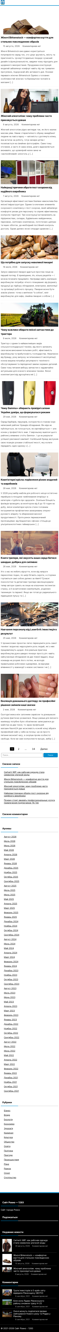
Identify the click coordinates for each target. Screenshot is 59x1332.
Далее (44, 748)
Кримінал (8, 1133)
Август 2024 (10, 939)
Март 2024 (9, 957)
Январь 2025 (10, 917)
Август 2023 (10, 988)
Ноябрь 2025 (10, 872)
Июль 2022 (9, 1046)
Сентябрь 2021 (11, 1091)
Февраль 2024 (11, 961)
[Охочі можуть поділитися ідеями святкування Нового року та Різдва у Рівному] (7, 1313)
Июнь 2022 (9, 1051)
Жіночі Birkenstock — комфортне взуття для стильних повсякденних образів (26, 780)
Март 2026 (9, 859)
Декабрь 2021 (11, 1077)
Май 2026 (9, 850)
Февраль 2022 (11, 1068)
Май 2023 (9, 1001)
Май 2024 (9, 948)
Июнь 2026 (9, 845)
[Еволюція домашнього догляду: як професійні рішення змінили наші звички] (29, 696)
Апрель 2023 (10, 1006)
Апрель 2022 (10, 1059)
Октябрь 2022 (11, 1033)
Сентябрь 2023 (11, 984)
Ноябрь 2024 (10, 926)
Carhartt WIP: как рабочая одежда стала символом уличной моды (24, 773)
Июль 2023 (9, 993)
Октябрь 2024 (11, 930)
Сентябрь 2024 (11, 935)
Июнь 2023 (9, 997)
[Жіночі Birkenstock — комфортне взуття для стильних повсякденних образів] (29, 33)
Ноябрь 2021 (10, 1082)
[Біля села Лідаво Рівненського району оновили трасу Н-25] (7, 1302)
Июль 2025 (9, 890)
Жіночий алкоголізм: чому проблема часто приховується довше (32, 1269)
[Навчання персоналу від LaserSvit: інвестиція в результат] (29, 625)
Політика (8, 1150)
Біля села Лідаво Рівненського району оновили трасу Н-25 (28, 1302)
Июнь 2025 (9, 894)
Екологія (8, 1119)
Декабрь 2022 (11, 1024)
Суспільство (10, 1177)
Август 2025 (10, 885)
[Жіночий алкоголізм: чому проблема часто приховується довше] (29, 111)
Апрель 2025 (10, 903)
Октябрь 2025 (11, 877)
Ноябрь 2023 (10, 975)
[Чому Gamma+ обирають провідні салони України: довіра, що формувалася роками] (29, 404)
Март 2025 (9, 908)
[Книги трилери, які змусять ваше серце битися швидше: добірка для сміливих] (29, 553)
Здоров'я (8, 1128)
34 (33, 748)
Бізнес (7, 1110)
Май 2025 (9, 899)
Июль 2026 (9, 841)
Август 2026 (10, 836)
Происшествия (11, 1159)
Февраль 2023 (11, 1015)
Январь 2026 (10, 863)
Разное (7, 1168)
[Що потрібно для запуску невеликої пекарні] (29, 258)
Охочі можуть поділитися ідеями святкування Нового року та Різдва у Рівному (31, 1314)
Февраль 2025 (11, 912)
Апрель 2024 (10, 952)
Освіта (7, 1146)
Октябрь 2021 (11, 1086)
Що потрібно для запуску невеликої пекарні (27, 262)
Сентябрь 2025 (11, 881)
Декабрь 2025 (11, 868)
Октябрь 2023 (11, 979)
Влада (7, 1115)
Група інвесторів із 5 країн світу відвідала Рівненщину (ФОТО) (29, 1291)
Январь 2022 (10, 1073)
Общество (9, 1141)
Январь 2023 (10, 1019)
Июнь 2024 (9, 943)
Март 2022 (9, 1064)
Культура (8, 1137)
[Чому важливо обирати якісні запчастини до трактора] (29, 325)
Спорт (7, 1173)
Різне (6, 1164)
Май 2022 (9, 1055)
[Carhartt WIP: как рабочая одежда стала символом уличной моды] (7, 1245)
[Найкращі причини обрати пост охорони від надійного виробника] (29, 183)
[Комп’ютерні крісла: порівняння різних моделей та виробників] (29, 475)
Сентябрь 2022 (11, 1037)
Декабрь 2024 (11, 921)
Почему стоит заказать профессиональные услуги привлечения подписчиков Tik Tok (29, 801)
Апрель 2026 (10, 854)
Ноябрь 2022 (10, 1028)
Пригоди (8, 1155)
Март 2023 (9, 1010)
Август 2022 (10, 1042)
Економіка (9, 1124)
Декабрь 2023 (11, 970)
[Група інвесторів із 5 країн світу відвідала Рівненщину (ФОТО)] (7, 1292)
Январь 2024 (10, 966)
